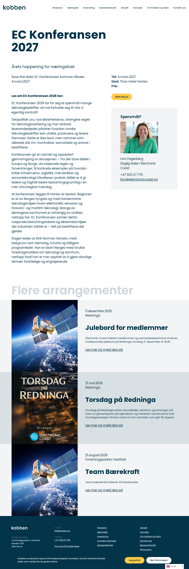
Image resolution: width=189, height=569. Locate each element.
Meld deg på (121, 96)
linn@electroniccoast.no (139, 179)
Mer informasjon (159, 560)
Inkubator (58, 7)
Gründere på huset (106, 540)
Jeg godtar (135, 560)
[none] (174, 566)
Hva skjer (137, 7)
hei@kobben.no (62, 530)
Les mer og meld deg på (104, 350)
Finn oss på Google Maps (66, 546)
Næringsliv (72, 7)
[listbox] (174, 566)
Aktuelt (124, 7)
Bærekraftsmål (148, 545)
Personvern (146, 549)
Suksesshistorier (107, 7)
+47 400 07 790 (62, 540)
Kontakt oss (179, 7)
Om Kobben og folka (158, 7)
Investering (89, 7)
